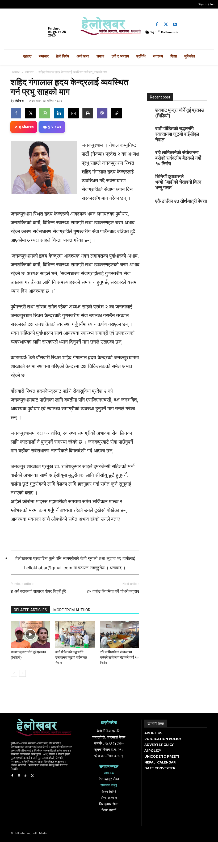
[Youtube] (175, 24)
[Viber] (102, 113)
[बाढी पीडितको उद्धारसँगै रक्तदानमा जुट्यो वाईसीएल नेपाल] (74, 634)
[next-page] (22, 673)
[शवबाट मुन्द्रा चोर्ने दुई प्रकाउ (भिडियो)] (30, 634)
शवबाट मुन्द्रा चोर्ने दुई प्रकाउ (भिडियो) (179, 112)
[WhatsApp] (44, 113)
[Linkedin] (59, 113)
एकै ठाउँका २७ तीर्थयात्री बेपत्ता (181, 201)
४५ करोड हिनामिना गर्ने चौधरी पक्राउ (113, 591)
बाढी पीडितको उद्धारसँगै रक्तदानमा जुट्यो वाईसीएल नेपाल (71, 657)
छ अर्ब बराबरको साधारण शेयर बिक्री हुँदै (38, 591)
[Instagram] (19, 776)
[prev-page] (14, 673)
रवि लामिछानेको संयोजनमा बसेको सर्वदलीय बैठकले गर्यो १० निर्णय (119, 657)
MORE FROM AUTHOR (71, 610)
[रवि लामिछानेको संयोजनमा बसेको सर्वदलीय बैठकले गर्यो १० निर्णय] (119, 634)
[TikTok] (26, 776)
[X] (30, 113)
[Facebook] (157, 24)
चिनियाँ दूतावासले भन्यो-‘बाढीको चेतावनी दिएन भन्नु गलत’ (178, 182)
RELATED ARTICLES (30, 610)
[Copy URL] (116, 113)
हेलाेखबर (19, 100)
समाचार (29, 72)
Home (15, 72)
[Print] (87, 113)
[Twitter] (166, 24)
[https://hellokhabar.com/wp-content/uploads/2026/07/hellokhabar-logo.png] (108, 27)
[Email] (73, 113)
